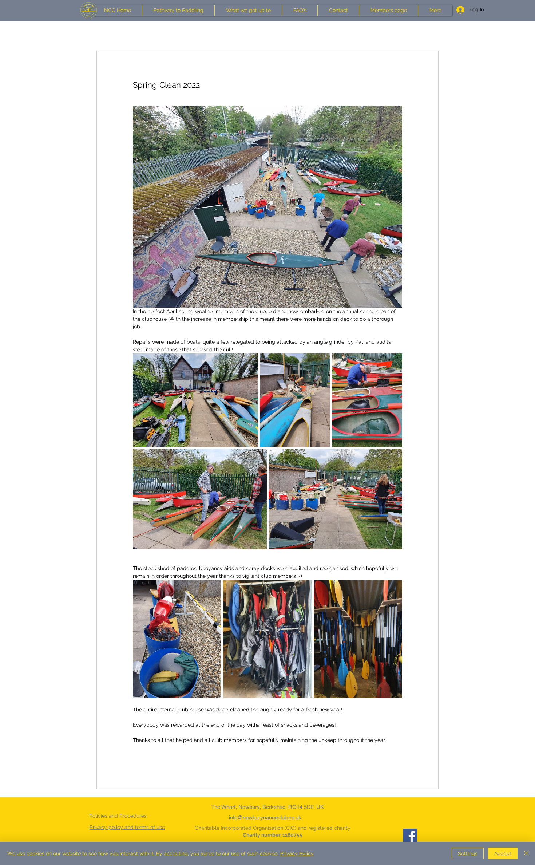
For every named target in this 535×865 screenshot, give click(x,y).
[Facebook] (410, 836)
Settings (467, 853)
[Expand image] (195, 400)
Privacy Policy (297, 853)
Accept (502, 853)
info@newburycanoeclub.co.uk (265, 817)
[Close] (526, 853)
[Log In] (457, 9)
